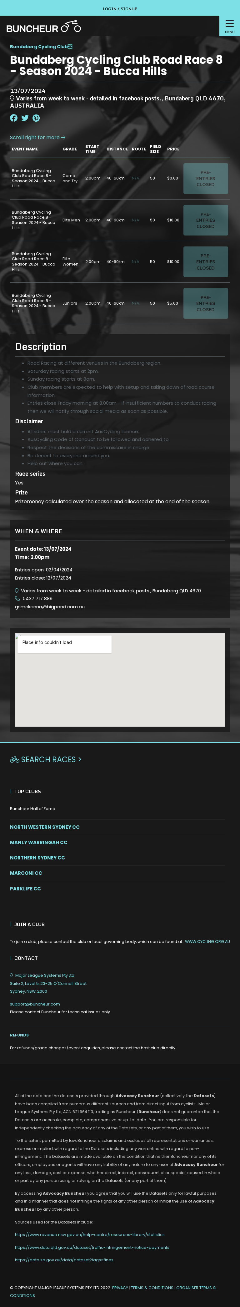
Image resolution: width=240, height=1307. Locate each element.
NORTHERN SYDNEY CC (37, 857)
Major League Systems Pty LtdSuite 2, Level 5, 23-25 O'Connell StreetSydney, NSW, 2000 (48, 983)
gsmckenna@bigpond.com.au (50, 606)
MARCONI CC (26, 873)
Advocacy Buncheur (137, 1095)
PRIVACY (120, 1287)
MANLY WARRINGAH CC (39, 842)
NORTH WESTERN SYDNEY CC (45, 827)
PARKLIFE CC (25, 888)
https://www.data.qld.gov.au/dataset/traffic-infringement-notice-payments (92, 1247)
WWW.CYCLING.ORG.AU (207, 941)
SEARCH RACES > (46, 759)
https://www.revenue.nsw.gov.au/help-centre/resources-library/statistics (90, 1234)
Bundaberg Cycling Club (39, 46)
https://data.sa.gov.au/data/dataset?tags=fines (64, 1260)
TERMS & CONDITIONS (152, 1287)
